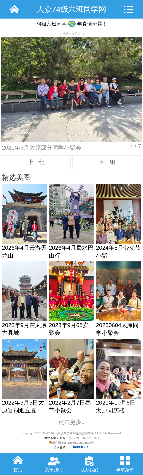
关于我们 (54, 469)
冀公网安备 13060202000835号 (73, 442)
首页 (17, 469)
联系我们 (89, 469)
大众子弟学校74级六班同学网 (74, 433)
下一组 (106, 162)
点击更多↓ (71, 422)
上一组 (36, 162)
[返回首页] (14, 9)
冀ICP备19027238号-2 (83, 438)
